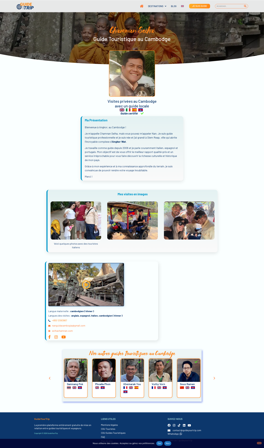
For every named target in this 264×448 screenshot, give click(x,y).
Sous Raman (187, 384)
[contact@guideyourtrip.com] (169, 430)
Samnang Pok (75, 384)
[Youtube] (189, 425)
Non (168, 443)
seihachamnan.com (62, 330)
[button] (86, 284)
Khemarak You (132, 384)
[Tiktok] (179, 425)
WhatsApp (173, 433)
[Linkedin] (184, 425)
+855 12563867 (59, 320)
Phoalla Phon (102, 384)
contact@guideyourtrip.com (187, 430)
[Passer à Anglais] (180, 6)
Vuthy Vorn (158, 384)
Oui (159, 443)
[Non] (259, 443)
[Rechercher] (245, 6)
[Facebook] (169, 425)
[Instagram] (174, 425)
